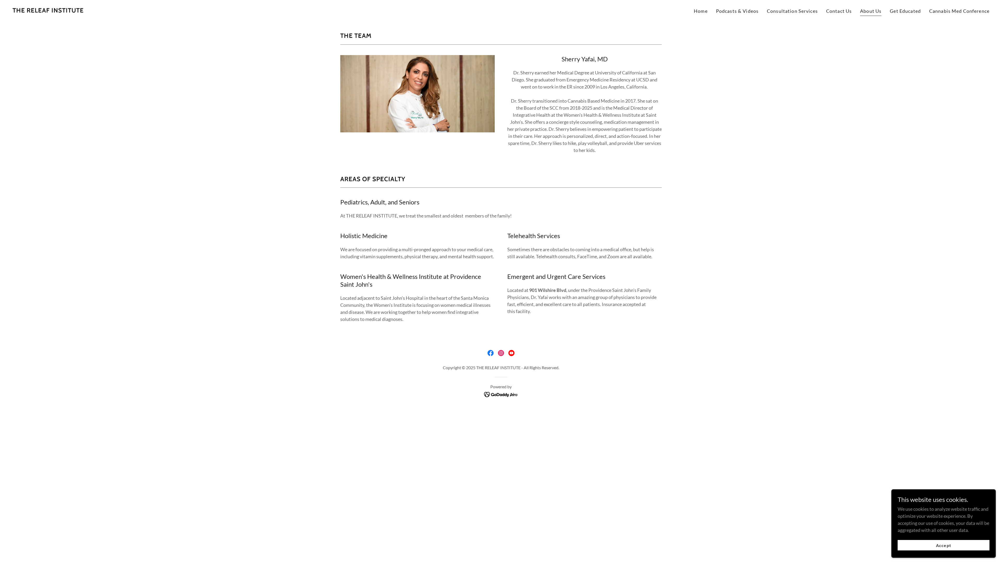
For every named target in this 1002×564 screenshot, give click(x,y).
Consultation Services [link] (792, 11)
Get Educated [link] (905, 11)
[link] (48, 11)
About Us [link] (870, 11)
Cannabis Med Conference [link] (959, 11)
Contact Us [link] (839, 11)
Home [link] (701, 11)
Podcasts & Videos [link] (737, 11)
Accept (943, 545)
